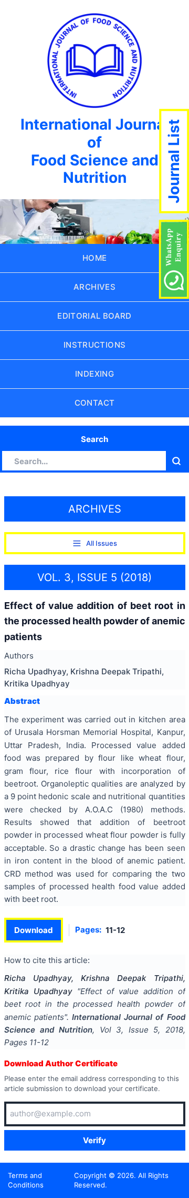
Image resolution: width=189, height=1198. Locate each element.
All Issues (101, 543)
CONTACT (95, 403)
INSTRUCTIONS (95, 345)
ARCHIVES (95, 287)
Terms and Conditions (26, 1180)
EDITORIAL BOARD (94, 316)
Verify (94, 1140)
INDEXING (94, 374)
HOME (94, 258)
